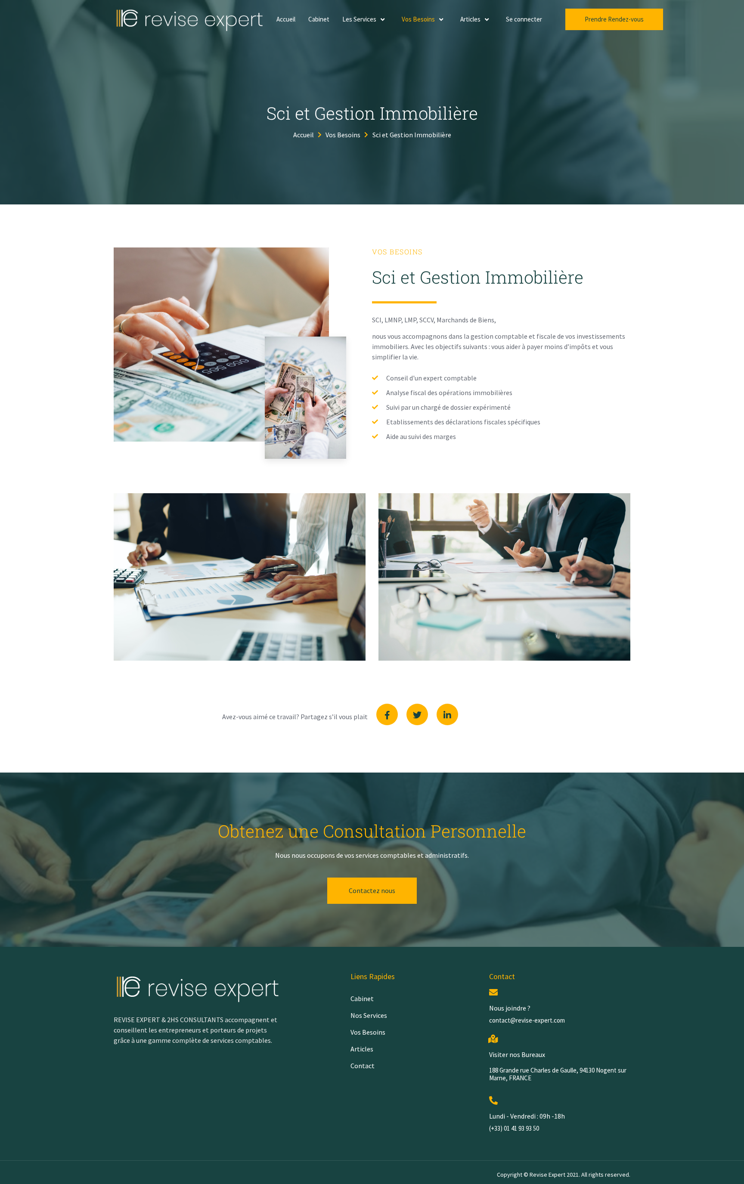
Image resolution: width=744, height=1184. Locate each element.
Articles (470, 19)
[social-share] (387, 714)
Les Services (359, 19)
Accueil (285, 19)
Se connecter (524, 19)
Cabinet (318, 19)
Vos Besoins (418, 19)
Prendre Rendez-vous (614, 19)
